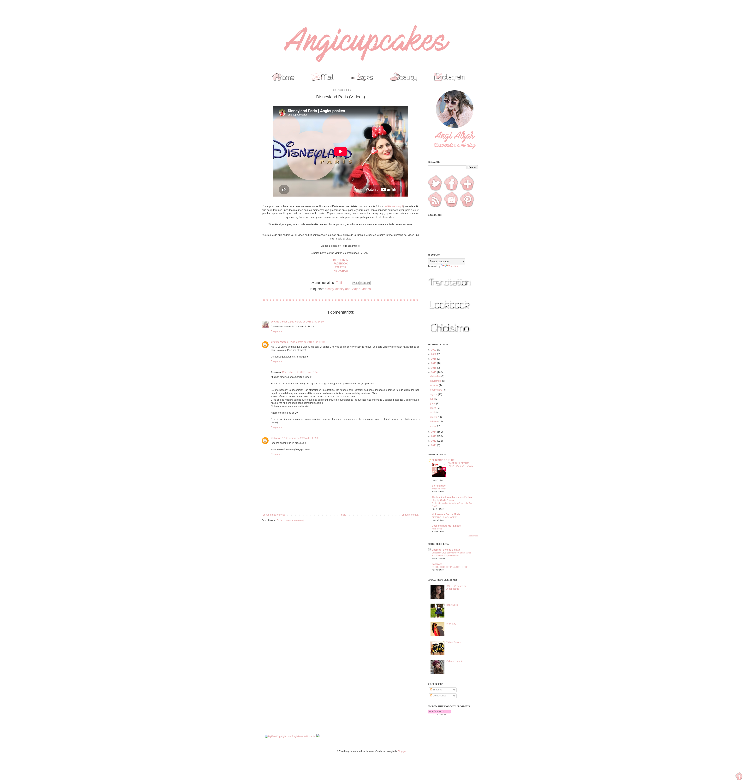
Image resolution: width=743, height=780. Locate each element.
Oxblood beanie (454, 661)
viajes (356, 289)
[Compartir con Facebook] (365, 283)
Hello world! (437, 529)
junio (433, 403)
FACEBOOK (341, 263)
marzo (433, 417)
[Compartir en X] (361, 283)
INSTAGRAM (340, 270)
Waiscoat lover (439, 489)
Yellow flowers (453, 642)
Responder (277, 331)
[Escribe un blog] (358, 283)
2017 (434, 363)
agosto (434, 394)
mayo (433, 408)
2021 (434, 349)
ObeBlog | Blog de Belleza (446, 549)
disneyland (342, 289)
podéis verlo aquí (393, 206)
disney (329, 289)
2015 (434, 372)
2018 (434, 359)
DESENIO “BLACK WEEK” (444, 517)
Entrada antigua (410, 514)
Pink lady (451, 623)
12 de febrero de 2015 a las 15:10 (307, 342)
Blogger (402, 751)
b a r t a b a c (439, 485)
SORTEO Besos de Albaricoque (456, 587)
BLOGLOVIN (340, 260)
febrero (434, 421)
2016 (434, 368)
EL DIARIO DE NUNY (443, 460)
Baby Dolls (452, 605)
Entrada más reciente (274, 514)
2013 (434, 436)
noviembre (436, 381)
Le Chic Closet (279, 321)
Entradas (437, 689)
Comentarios (439, 695)
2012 (434, 441)
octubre (434, 385)
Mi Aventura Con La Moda (446, 514)
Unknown (276, 438)
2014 (434, 431)
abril (433, 412)
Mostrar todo (473, 536)
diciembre (435, 376)
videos (366, 289)
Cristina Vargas (279, 342)
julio (432, 399)
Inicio (343, 514)
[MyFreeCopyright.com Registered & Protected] (290, 736)
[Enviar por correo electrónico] (354, 283)
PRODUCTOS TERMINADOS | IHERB (450, 567)
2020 (434, 354)
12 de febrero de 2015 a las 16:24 (300, 372)
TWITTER (340, 267)
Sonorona (437, 564)
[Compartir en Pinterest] (369, 283)
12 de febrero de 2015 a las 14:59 (306, 321)
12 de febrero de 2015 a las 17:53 (300, 438)
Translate (453, 266)
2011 (434, 445)
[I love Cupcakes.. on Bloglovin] (439, 714)
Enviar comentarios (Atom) (290, 520)
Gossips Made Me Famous (446, 525)
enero (433, 426)
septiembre (436, 389)
